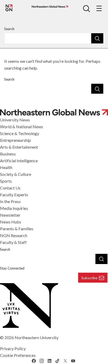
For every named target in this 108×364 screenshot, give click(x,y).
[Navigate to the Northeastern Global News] (9, 8)
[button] (86, 8)
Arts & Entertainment (19, 146)
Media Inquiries (14, 208)
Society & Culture (15, 174)
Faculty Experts (14, 194)
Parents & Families (16, 228)
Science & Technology (19, 133)
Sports (6, 180)
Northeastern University (36, 337)
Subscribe (89, 278)
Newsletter (10, 214)
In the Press (10, 201)
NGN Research (13, 235)
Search (9, 29)
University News (15, 119)
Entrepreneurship (15, 140)
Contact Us (10, 187)
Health (6, 167)
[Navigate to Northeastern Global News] (49, 7)
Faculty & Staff (13, 242)
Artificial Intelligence (19, 160)
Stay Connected (12, 268)
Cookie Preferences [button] (18, 355)
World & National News (21, 126)
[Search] (97, 38)
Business (8, 153)
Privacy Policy (13, 348)
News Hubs (10, 221)
